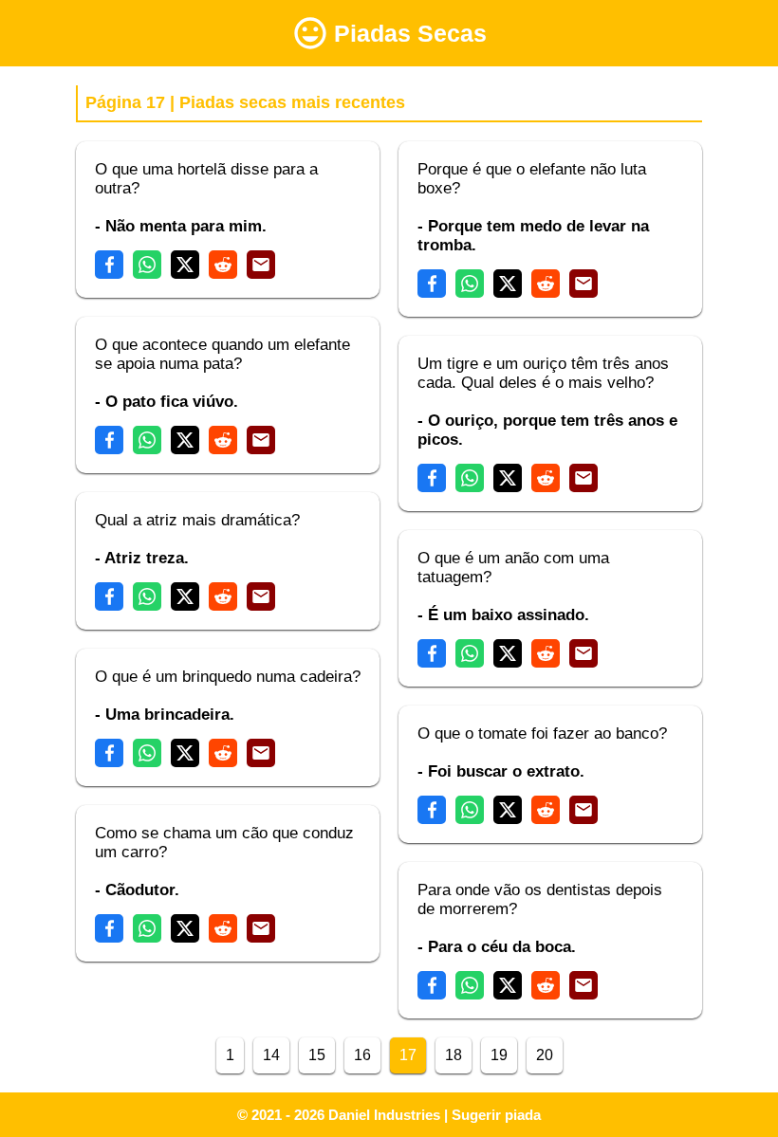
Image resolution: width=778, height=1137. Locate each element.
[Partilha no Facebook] (109, 264)
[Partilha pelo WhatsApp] (147, 264)
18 (453, 1055)
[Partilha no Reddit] (223, 264)
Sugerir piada (496, 1115)
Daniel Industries (384, 1115)
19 (499, 1055)
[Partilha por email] (261, 264)
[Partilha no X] (185, 264)
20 (544, 1055)
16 (362, 1055)
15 (316, 1055)
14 (271, 1055)
